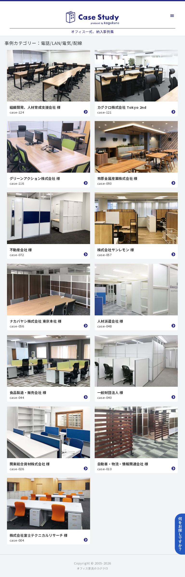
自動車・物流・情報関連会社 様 (122, 463)
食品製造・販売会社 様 (28, 392)
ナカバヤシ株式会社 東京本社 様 (35, 321)
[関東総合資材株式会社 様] (48, 432)
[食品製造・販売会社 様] (48, 361)
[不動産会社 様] (48, 218)
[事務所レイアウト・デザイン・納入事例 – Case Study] (92, 18)
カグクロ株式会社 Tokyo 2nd (121, 107)
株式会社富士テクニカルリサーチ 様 (39, 535)
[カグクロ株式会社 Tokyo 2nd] (136, 76)
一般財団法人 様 (110, 392)
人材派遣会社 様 (110, 321)
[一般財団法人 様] (136, 361)
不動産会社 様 (21, 249)
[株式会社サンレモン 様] (136, 218)
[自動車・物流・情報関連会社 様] (136, 432)
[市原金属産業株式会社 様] (136, 147)
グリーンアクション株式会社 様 (35, 178)
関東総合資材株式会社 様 (30, 463)
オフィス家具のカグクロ (92, 568)
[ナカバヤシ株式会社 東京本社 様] (48, 289)
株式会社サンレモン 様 (115, 249)
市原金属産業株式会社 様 (117, 178)
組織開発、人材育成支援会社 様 (35, 107)
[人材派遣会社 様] (136, 289)
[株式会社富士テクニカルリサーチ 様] (48, 503)
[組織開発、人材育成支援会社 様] (48, 76)
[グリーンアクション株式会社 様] (48, 147)
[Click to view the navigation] (172, 15)
